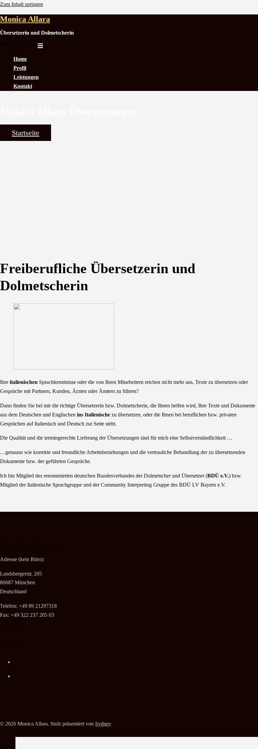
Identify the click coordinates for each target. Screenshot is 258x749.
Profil (19, 68)
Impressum (11, 629)
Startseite (25, 133)
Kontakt (22, 86)
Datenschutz (13, 644)
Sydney (103, 724)
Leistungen (26, 77)
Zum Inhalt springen (21, 4)
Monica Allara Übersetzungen (31, 545)
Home (20, 59)
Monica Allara (25, 19)
